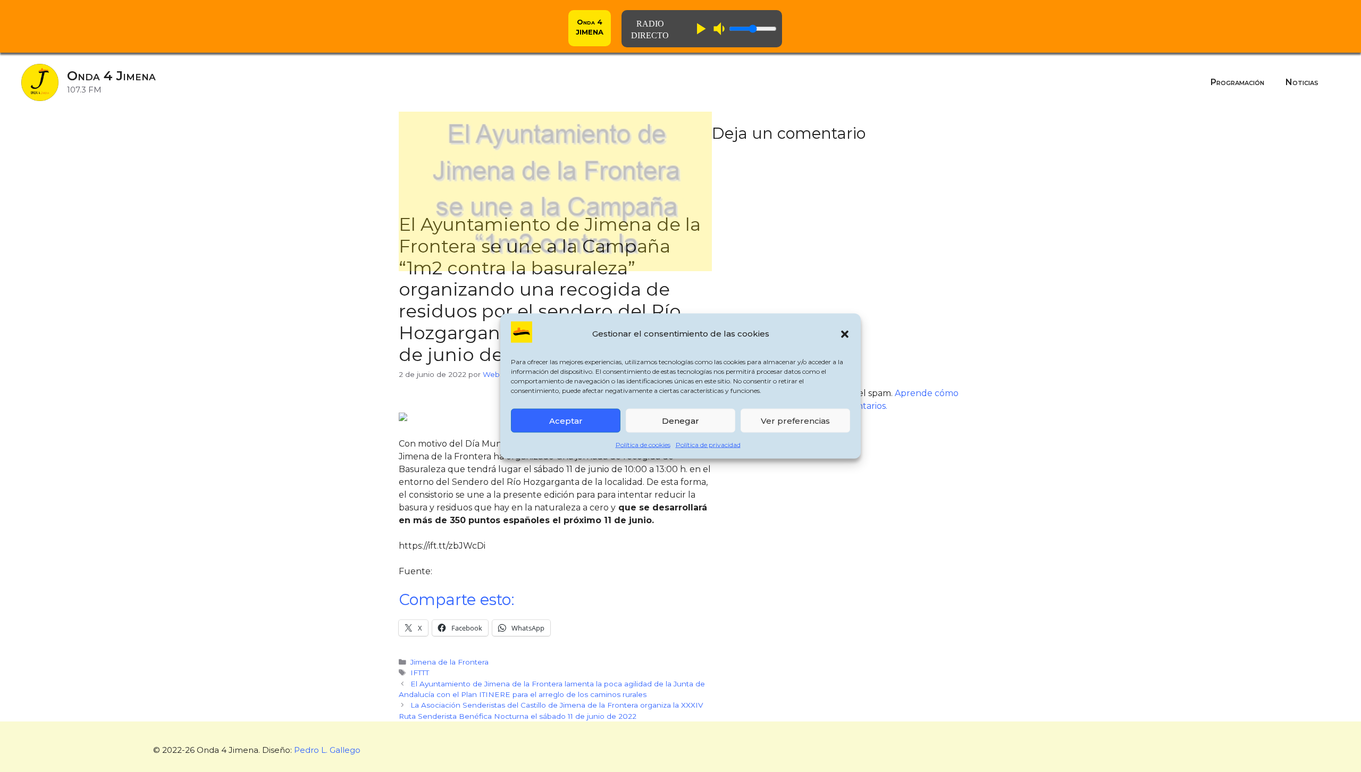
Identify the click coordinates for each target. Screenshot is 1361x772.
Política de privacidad (708, 445)
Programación (1237, 82)
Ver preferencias (795, 420)
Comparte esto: (457, 599)
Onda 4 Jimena (111, 75)
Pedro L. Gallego (327, 750)
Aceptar (566, 420)
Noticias (1302, 82)
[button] (844, 334)
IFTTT (419, 672)
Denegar (680, 420)
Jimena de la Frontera (449, 662)
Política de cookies (643, 445)
